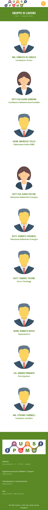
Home (17, 16)
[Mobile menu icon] (43, 3)
